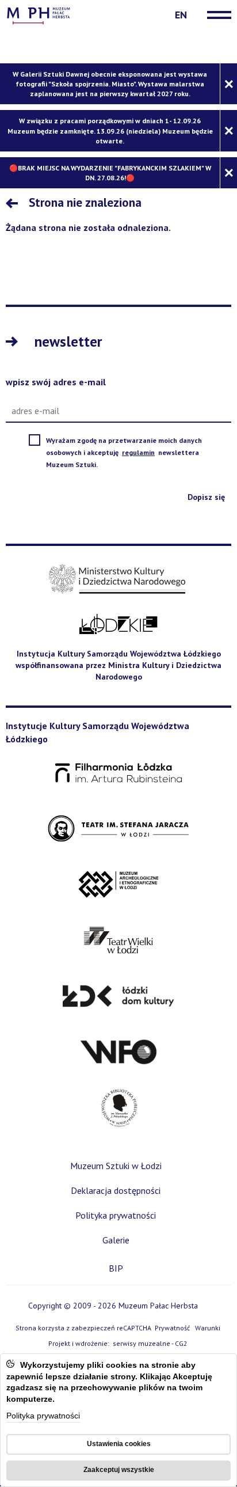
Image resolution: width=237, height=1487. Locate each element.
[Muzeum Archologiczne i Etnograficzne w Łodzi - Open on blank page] (118, 885)
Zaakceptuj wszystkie (118, 1470)
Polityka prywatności (43, 1416)
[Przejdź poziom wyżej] (14, 204)
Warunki (207, 1327)
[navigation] (216, 15)
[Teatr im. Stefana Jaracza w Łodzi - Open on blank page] (118, 829)
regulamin (139, 452)
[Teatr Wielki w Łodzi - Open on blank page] (119, 941)
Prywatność (172, 1327)
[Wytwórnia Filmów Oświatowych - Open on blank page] (118, 1052)
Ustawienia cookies (119, 1444)
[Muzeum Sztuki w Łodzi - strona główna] (38, 14)
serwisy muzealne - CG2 (151, 1343)
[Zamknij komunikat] (228, 83)
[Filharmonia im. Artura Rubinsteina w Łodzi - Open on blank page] (118, 774)
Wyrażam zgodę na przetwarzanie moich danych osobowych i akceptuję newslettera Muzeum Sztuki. (124, 453)
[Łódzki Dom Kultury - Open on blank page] (118, 996)
